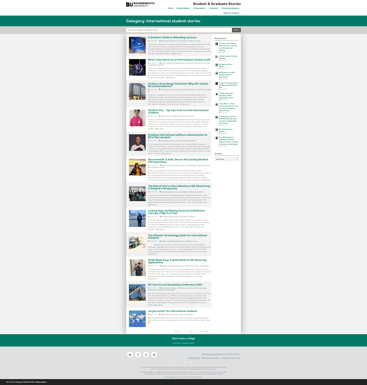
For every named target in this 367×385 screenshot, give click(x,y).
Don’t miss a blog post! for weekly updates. (26, 382)
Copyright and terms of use (230, 358)
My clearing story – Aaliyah (226, 130)
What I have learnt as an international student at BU (179, 59)
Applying (162, 116)
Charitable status (194, 358)
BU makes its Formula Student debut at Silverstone (227, 74)
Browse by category (230, 8)
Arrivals (163, 63)
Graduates (213, 8)
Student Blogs (183, 41)
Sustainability (161, 290)
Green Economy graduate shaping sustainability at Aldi (228, 85)
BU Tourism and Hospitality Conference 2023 (175, 284)
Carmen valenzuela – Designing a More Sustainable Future (226, 95)
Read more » (177, 53)
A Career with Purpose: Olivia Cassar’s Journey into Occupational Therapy (228, 46)
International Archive (179, 63)
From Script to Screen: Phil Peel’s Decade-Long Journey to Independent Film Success (228, 119)
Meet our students (231, 13)
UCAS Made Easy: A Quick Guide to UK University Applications (177, 261)
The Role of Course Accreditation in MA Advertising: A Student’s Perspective (179, 187)
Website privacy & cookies (210, 358)
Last (206, 331)
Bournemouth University (140, 4)
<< (180, 331)
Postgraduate (199, 8)
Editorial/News (165, 288)
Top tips (198, 41)
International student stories (169, 41)
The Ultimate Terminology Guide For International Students (177, 236)
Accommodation (165, 89)
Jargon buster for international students (172, 311)
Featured (169, 63)
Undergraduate (183, 8)
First (176, 331)
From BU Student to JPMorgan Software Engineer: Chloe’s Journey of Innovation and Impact (228, 140)
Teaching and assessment (195, 192)
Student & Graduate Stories (217, 4)
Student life (191, 41)
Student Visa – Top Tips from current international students (178, 111)
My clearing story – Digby (226, 65)
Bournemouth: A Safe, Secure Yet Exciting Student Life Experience (178, 161)
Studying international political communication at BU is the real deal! (177, 136)
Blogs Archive (175, 89)
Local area (206, 63)
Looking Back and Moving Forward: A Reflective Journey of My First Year (176, 212)
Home (170, 8)
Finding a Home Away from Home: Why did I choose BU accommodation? (178, 85)
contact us (172, 377)
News (194, 165)
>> (203, 331)
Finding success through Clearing (228, 57)
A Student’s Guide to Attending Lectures (172, 37)
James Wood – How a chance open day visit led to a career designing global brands (228, 107)
